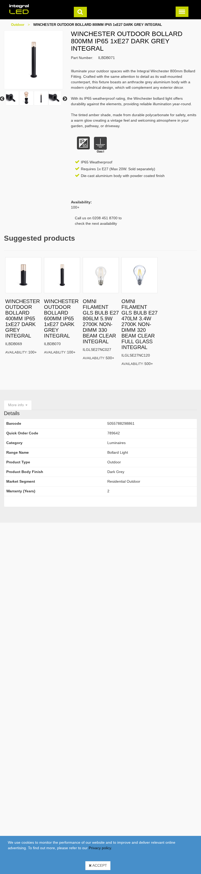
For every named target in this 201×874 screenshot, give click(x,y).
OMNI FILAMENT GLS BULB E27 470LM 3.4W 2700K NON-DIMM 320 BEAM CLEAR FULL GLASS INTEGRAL (139, 324)
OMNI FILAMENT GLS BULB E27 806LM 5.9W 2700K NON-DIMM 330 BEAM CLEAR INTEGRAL (101, 321)
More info (16, 405)
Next (65, 99)
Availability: (16, 352)
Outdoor (17, 25)
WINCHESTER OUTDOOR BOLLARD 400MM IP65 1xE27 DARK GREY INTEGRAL (22, 318)
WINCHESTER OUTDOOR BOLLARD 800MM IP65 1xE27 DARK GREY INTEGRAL (97, 25)
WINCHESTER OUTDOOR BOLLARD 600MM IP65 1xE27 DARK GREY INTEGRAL (61, 318)
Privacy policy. (100, 848)
